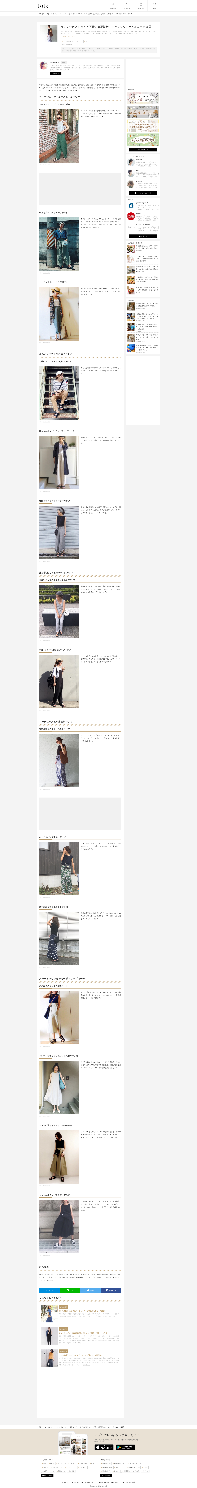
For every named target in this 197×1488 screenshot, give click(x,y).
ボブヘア (46, 1467)
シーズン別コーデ (68, 41)
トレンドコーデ (57, 1467)
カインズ (145, 1471)
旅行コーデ (89, 41)
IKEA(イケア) (106, 1471)
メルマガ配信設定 (129, 1482)
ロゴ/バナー (116, 1482)
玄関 (92, 1463)
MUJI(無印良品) (107, 1467)
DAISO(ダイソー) (119, 1463)
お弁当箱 (71, 1471)
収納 (44, 1463)
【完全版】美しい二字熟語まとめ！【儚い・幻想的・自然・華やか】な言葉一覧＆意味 (147, 259)
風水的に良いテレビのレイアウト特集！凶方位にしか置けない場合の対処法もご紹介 (147, 269)
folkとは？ (66, 1482)
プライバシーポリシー (90, 1482)
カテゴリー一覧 (48, 1475)
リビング (72, 1463)
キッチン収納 (83, 1463)
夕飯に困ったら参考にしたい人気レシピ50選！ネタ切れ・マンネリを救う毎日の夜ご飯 (147, 279)
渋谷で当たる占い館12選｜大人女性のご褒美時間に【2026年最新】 (147, 306)
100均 (52, 1463)
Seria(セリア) (106, 1463)
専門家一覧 (143, 236)
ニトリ (145, 1467)
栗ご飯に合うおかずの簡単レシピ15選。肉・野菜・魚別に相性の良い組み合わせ (147, 248)
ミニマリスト (62, 1463)
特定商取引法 (105, 1482)
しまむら (117, 1471)
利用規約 (76, 1482)
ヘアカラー (83, 1467)
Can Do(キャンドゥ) (135, 1463)
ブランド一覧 (106, 1475)
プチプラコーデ (71, 1467)
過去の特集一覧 (143, 149)
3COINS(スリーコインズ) (131, 1471)
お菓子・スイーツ (48, 1471)
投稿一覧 (55, 73)
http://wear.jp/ (46, 164)
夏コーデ (79, 41)
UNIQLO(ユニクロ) (134, 1467)
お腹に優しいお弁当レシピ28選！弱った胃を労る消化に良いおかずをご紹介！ (147, 290)
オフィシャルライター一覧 (143, 193)
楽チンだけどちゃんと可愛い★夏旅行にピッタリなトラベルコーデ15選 (102, 1427)
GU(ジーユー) (120, 1467)
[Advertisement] (80, 189)
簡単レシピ (61, 1471)
